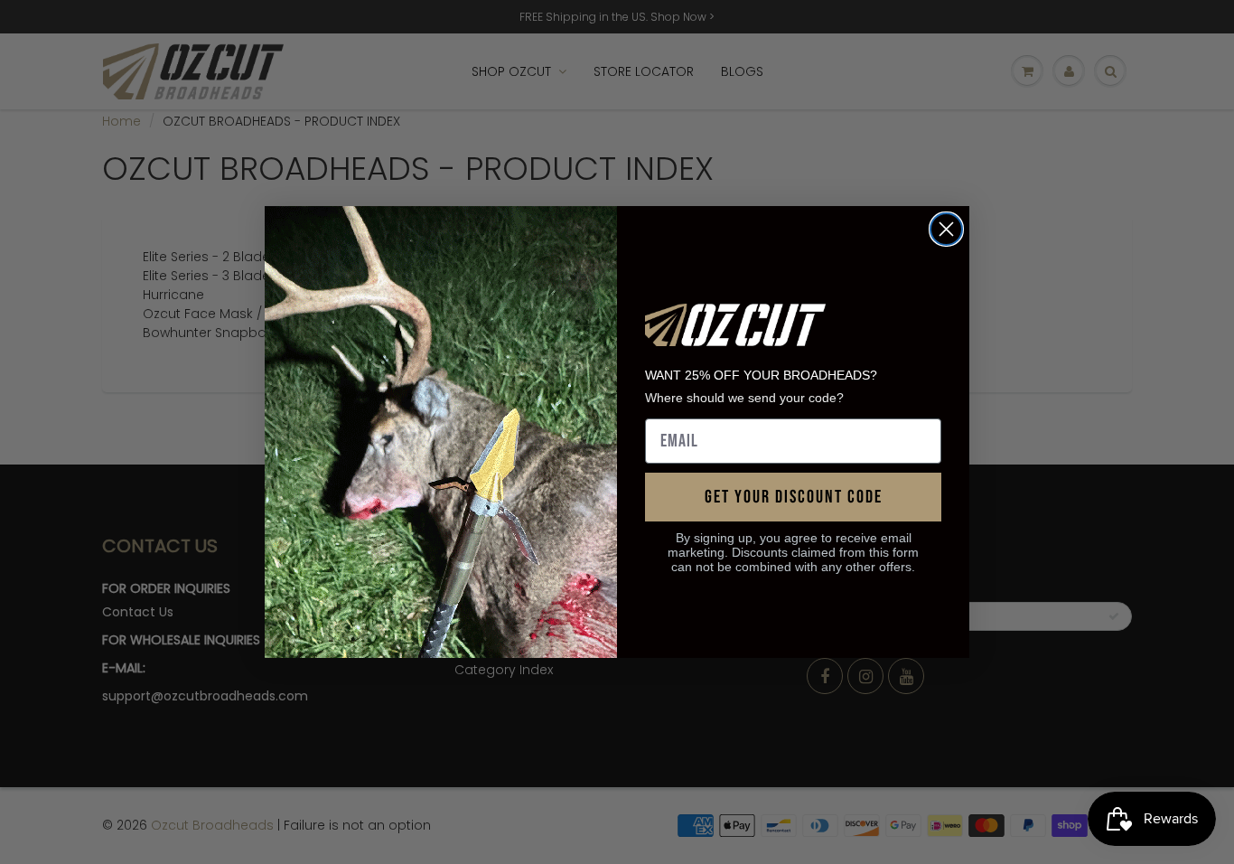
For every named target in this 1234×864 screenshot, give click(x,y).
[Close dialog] (946, 229)
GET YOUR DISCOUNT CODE (794, 497)
